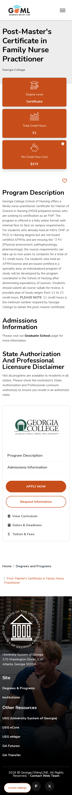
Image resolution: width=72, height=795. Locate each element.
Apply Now (46, 486)
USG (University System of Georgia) (32, 718)
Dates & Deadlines (37, 525)
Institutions (11, 697)
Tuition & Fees (37, 534)
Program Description (24, 455)
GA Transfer (36, 755)
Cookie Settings (17, 787)
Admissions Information (27, 467)
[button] (62, 143)
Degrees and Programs (33, 566)
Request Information (36, 502)
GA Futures (36, 746)
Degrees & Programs (18, 688)
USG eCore (34, 727)
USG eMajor (34, 736)
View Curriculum (37, 516)
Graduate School (38, 336)
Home (7, 566)
